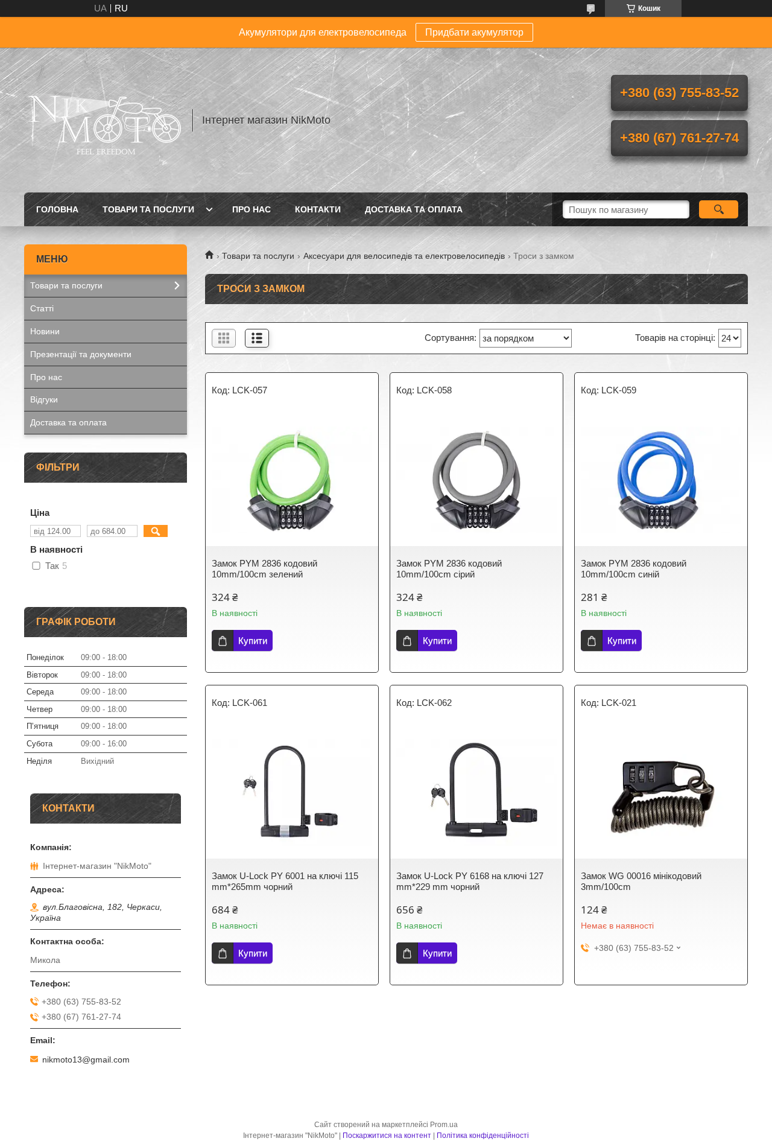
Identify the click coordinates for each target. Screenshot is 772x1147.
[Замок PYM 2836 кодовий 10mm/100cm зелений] (292, 479)
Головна (57, 209)
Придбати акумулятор (474, 32)
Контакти (318, 209)
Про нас (251, 209)
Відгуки (44, 399)
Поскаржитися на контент (387, 1135)
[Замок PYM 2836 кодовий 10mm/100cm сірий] (476, 479)
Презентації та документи (80, 354)
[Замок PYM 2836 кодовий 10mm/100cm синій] (661, 479)
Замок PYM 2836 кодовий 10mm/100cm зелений (264, 568)
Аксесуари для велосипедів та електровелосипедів (404, 256)
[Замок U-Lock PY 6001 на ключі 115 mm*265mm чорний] (292, 792)
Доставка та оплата (414, 209)
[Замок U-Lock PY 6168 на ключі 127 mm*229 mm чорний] (476, 792)
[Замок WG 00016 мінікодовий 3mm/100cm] (661, 792)
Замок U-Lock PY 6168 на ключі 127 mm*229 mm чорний (469, 881)
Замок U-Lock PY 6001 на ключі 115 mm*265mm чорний (285, 881)
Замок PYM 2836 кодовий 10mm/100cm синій (633, 568)
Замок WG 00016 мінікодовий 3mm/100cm (641, 881)
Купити (252, 640)
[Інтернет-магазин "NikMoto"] (102, 120)
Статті (42, 308)
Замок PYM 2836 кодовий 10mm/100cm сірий (449, 568)
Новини (45, 331)
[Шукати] (718, 209)
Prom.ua (444, 1124)
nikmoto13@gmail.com (86, 1059)
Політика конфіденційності (483, 1135)
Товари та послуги (148, 209)
